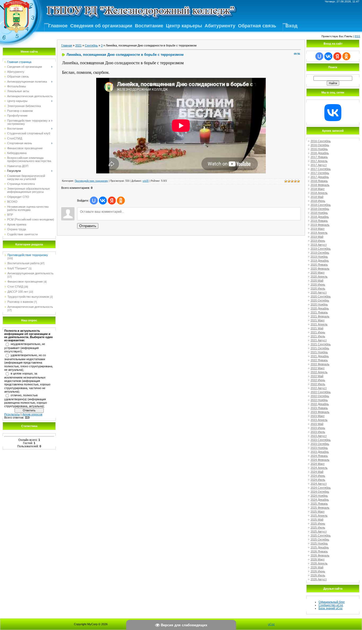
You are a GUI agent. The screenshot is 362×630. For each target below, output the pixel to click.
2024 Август (319, 483)
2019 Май (317, 236)
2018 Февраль (320, 184)
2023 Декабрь (320, 451)
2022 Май (317, 376)
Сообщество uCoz (331, 605)
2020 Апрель (319, 276)
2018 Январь (319, 180)
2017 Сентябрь (321, 169)
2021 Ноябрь (319, 352)
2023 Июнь (318, 427)
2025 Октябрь (320, 539)
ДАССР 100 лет (17, 291)
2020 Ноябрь (319, 304)
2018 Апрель (319, 192)
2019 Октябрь (320, 252)
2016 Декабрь (320, 153)
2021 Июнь (318, 332)
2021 (78, 45)
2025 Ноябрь (319, 543)
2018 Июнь (318, 200)
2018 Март (318, 188)
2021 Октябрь (320, 348)
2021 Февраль (320, 316)
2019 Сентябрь (321, 248)
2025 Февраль (320, 507)
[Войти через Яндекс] (112, 201)
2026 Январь (319, 551)
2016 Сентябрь (321, 141)
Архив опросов (32, 414)
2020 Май (317, 280)
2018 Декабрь (320, 216)
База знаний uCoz (331, 608)
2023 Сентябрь (321, 439)
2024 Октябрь (320, 491)
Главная (66, 45)
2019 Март (318, 228)
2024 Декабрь (320, 499)
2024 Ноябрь (319, 495)
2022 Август (319, 388)
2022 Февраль (320, 364)
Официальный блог (332, 601)
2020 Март (318, 272)
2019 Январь (319, 220)
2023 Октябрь (320, 443)
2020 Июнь (318, 284)
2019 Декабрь (320, 260)
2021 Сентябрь (321, 344)
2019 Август (319, 244)
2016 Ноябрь (319, 149)
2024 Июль (318, 479)
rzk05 (146, 181)
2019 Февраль (320, 224)
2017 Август (319, 165)
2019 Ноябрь (319, 256)
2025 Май (317, 519)
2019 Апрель (319, 232)
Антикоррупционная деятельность (30, 273)
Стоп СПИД (15, 286)
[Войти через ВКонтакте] (103, 201)
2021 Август (319, 340)
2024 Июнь (318, 475)
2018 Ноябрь (319, 212)
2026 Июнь (318, 571)
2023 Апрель (319, 420)
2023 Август (319, 435)
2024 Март (318, 463)
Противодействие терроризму (27, 255)
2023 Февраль (320, 412)
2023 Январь (319, 408)
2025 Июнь (318, 523)
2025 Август (319, 531)
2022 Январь (319, 360)
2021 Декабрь (320, 356)
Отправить (87, 226)
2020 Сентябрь (321, 296)
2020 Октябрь (320, 300)
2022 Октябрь (320, 396)
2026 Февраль (320, 555)
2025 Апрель (319, 515)
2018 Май (317, 196)
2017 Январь (319, 157)
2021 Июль (318, 336)
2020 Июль (318, 288)
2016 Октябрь (320, 145)
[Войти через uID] (94, 201)
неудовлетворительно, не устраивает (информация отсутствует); (24, 347)
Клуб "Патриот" (17, 268)
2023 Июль (318, 431)
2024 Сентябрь (321, 487)
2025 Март (318, 511)
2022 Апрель (319, 372)
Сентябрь (91, 45)
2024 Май (317, 471)
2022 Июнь (318, 380)
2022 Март (318, 368)
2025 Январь (319, 503)
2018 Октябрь (320, 208)
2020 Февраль (320, 268)
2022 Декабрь (320, 404)
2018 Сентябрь (321, 204)
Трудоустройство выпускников (28, 296)
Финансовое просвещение (25, 281)
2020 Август (319, 292)
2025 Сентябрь (321, 535)
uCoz (271, 624)
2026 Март (318, 559)
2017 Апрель (319, 161)
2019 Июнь (318, 240)
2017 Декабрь (320, 176)
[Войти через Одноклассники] (121, 201)
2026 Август (319, 579)
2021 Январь (319, 312)
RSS (357, 36)
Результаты (12, 414)
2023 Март (318, 416)
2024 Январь (319, 455)
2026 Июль (318, 575)
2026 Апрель (319, 563)
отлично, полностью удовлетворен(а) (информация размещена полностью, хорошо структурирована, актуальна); (25, 401)
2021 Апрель (319, 324)
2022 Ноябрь (319, 400)
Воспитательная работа (23, 263)
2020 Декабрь (320, 308)
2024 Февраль (320, 459)
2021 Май (317, 328)
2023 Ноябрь (319, 447)
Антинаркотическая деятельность (30, 306)
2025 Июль (318, 527)
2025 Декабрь (320, 547)
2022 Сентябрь (321, 392)
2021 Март (318, 320)
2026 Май (317, 567)
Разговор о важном (20, 301)
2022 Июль (318, 384)
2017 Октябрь (320, 172)
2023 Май (317, 423)
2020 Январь (319, 264)
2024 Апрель (319, 467)
